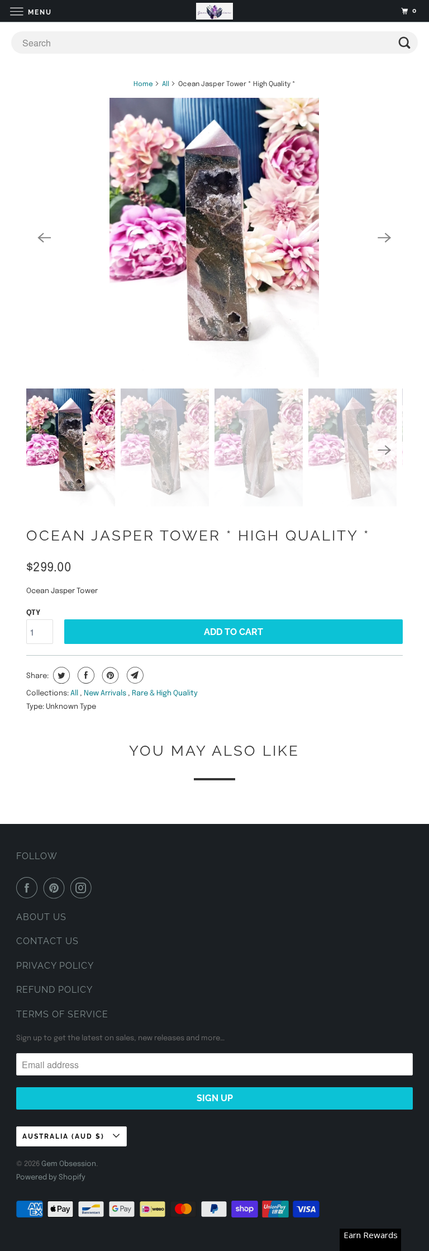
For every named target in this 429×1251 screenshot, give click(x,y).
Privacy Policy (55, 965)
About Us (41, 917)
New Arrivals (106, 693)
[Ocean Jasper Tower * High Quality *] (214, 237)
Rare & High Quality (165, 693)
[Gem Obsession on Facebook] (29, 887)
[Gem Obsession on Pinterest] (56, 887)
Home (143, 84)
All (165, 84)
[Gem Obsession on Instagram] (83, 887)
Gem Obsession (68, 1164)
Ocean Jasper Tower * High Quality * (198, 535)
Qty (33, 613)
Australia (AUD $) (64, 1136)
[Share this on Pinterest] (109, 675)
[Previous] (44, 237)
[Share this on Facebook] (84, 675)
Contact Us (47, 941)
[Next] (385, 237)
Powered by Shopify (50, 1177)
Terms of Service (62, 1014)
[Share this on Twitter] (60, 675)
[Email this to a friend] (134, 675)
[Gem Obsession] (214, 11)
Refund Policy (54, 989)
